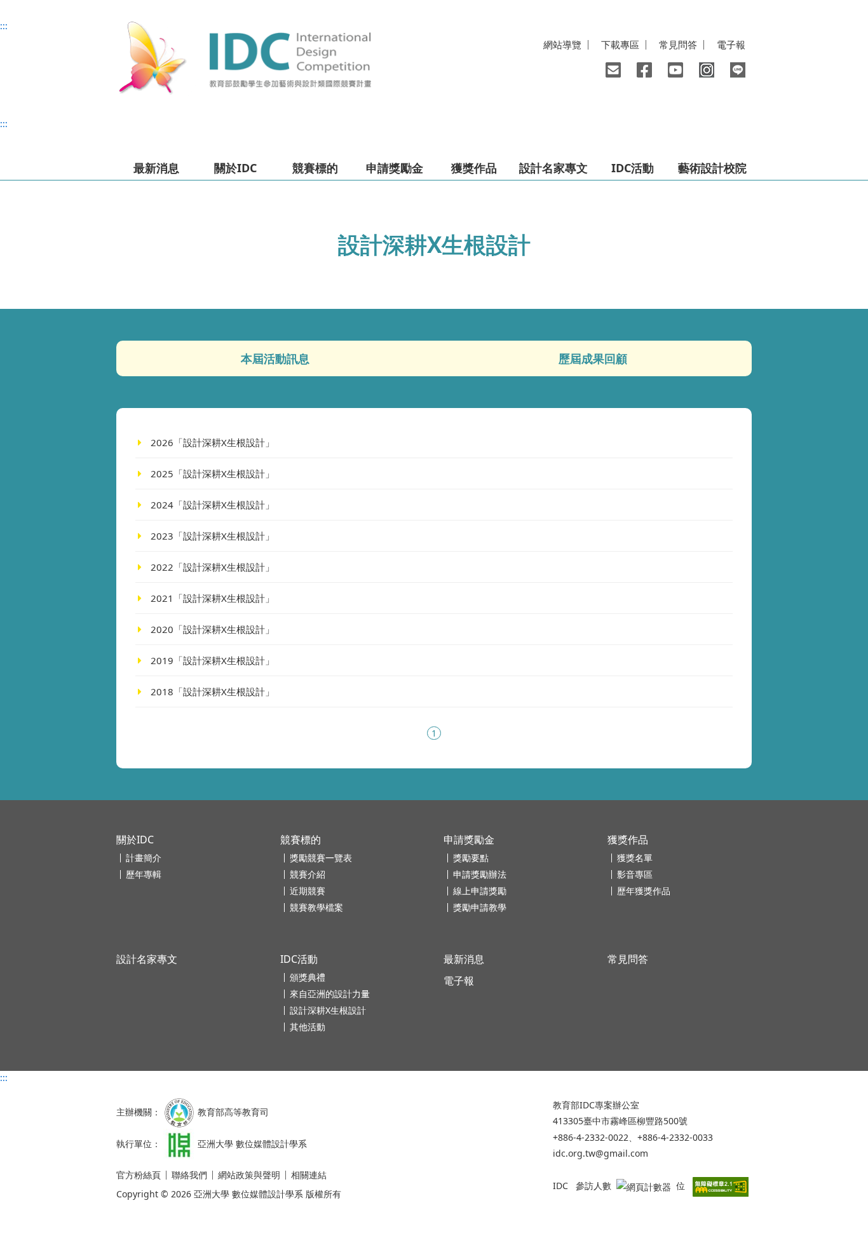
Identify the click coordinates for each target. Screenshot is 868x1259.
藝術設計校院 (712, 167)
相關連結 (309, 1175)
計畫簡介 (143, 858)
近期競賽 (307, 891)
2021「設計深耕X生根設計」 (213, 598)
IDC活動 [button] (632, 167)
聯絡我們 (613, 70)
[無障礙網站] (721, 1186)
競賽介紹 (307, 874)
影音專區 (635, 874)
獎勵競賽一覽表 (321, 858)
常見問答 (678, 45)
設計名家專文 (553, 167)
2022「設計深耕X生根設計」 (213, 567)
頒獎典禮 (307, 977)
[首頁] (243, 58)
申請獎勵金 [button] (394, 167)
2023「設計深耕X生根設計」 (213, 535)
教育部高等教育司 (233, 1112)
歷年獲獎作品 (643, 891)
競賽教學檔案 (316, 907)
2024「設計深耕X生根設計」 (213, 504)
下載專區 (620, 45)
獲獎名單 (635, 858)
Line (737, 70)
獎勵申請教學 (479, 907)
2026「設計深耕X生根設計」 (213, 442)
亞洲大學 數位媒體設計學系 (252, 1144)
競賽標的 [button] (315, 167)
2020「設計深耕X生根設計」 (213, 629)
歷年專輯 (143, 874)
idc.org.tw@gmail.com (600, 1153)
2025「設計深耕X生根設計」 (213, 473)
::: (4, 26)
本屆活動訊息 (275, 358)
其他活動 (307, 1027)
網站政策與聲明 (249, 1175)
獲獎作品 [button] (474, 167)
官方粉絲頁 (138, 1175)
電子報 (731, 45)
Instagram (706, 70)
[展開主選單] (134, 143)
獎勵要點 (471, 858)
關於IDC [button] (235, 167)
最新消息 (156, 167)
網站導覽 (562, 45)
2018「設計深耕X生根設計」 (213, 691)
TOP (831, 1199)
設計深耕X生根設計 (328, 1010)
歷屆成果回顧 (593, 358)
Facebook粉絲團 (644, 70)
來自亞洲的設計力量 (330, 994)
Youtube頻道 (675, 70)
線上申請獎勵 (479, 891)
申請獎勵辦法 (479, 874)
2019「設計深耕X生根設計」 (213, 660)
